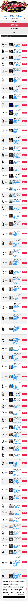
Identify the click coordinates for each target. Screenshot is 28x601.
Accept (14, 597)
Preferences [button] (21, 594)
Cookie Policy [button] (12, 592)
